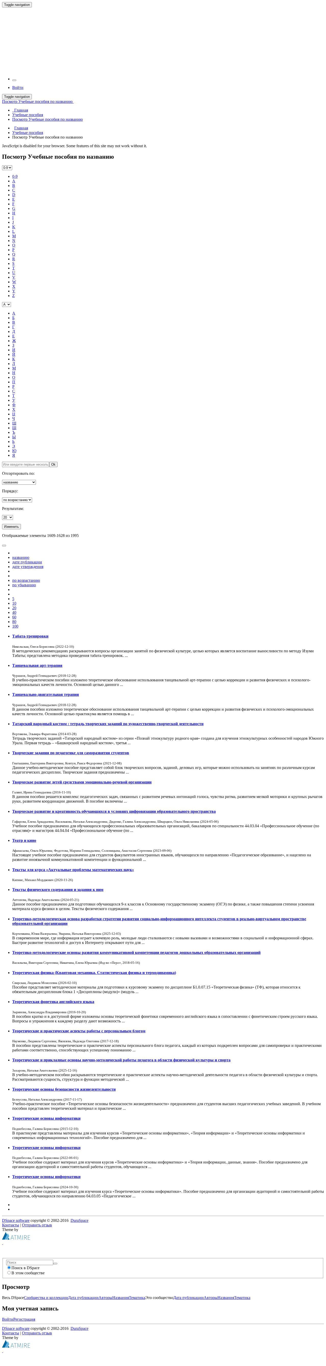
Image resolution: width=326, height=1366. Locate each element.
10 (14, 603)
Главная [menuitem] (20, 110)
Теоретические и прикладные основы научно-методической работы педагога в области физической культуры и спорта (121, 1060)
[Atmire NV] (16, 1238)
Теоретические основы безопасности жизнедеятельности (64, 1089)
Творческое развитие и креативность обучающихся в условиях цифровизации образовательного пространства (114, 811)
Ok (53, 464)
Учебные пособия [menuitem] (27, 115)
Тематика (137, 1297)
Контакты (10, 1225)
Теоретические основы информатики (46, 1118)
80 (14, 621)
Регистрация (24, 1319)
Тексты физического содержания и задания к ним (57, 889)
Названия (120, 1297)
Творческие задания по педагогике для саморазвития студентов (70, 753)
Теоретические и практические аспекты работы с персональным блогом (78, 1031)
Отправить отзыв (37, 1225)
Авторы (105, 1297)
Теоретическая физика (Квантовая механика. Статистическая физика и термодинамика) (94, 972)
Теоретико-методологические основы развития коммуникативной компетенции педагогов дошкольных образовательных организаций (136, 952)
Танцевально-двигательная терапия (45, 694)
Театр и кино (24, 840)
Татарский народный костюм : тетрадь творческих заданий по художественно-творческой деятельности (107, 724)
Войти (7, 1319)
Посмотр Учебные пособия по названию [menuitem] (47, 119)
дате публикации (27, 562)
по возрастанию (26, 580)
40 (14, 612)
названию (20, 557)
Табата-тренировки (30, 636)
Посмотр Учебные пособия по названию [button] (38, 101)
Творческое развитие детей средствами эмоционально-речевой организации (82, 782)
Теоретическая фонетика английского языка (53, 1001)
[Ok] (55, 1263)
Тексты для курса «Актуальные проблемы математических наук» (73, 870)
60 (14, 617)
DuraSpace (79, 1220)
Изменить (11, 527)
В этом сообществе (28, 1273)
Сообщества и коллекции (46, 1297)
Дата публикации (83, 1297)
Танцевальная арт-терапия (37, 665)
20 (14, 608)
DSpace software (16, 1220)
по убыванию (24, 585)
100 (15, 626)
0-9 (15, 176)
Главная (21, 128)
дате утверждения (27, 566)
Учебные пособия (27, 132)
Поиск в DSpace (25, 1268)
